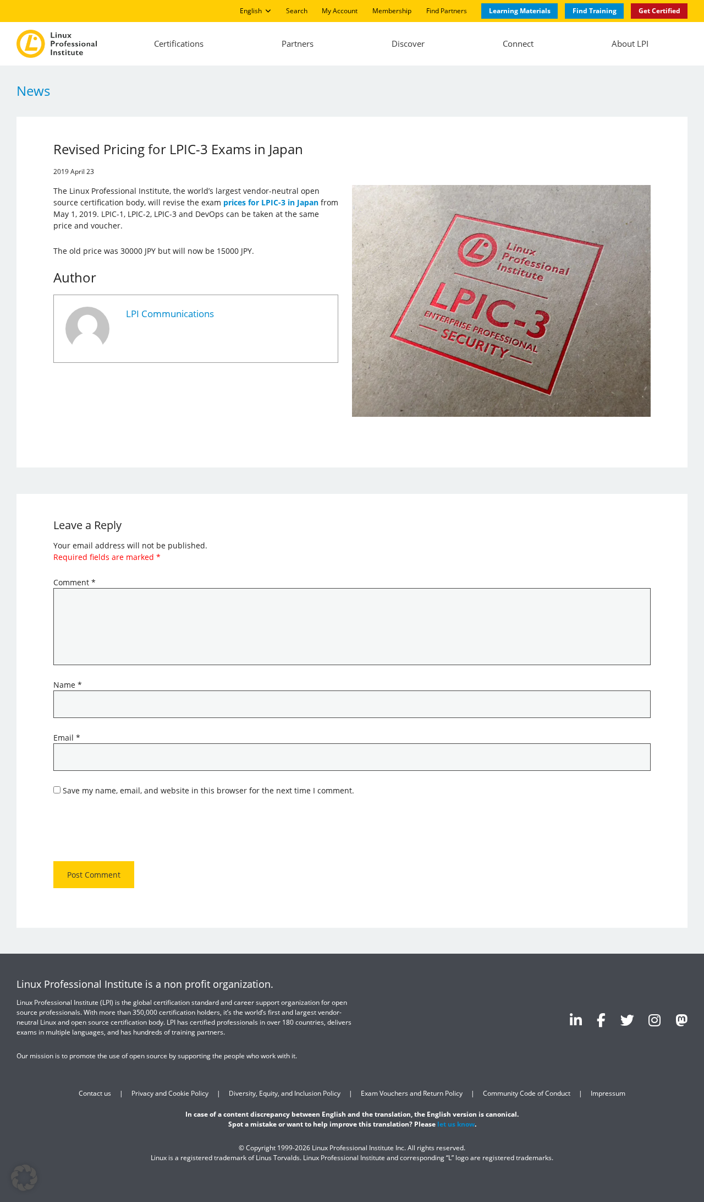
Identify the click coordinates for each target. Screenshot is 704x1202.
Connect (518, 43)
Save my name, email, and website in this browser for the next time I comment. (208, 790)
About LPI (630, 43)
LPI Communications (170, 313)
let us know (456, 1124)
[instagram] (654, 1019)
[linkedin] (576, 1019)
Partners (298, 43)
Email (66, 737)
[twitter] (627, 1019)
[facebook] (601, 1019)
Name (67, 684)
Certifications (179, 43)
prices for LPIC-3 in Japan (270, 202)
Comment (74, 582)
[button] (24, 1178)
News (33, 90)
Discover (408, 43)
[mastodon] (681, 1019)
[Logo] (56, 44)
